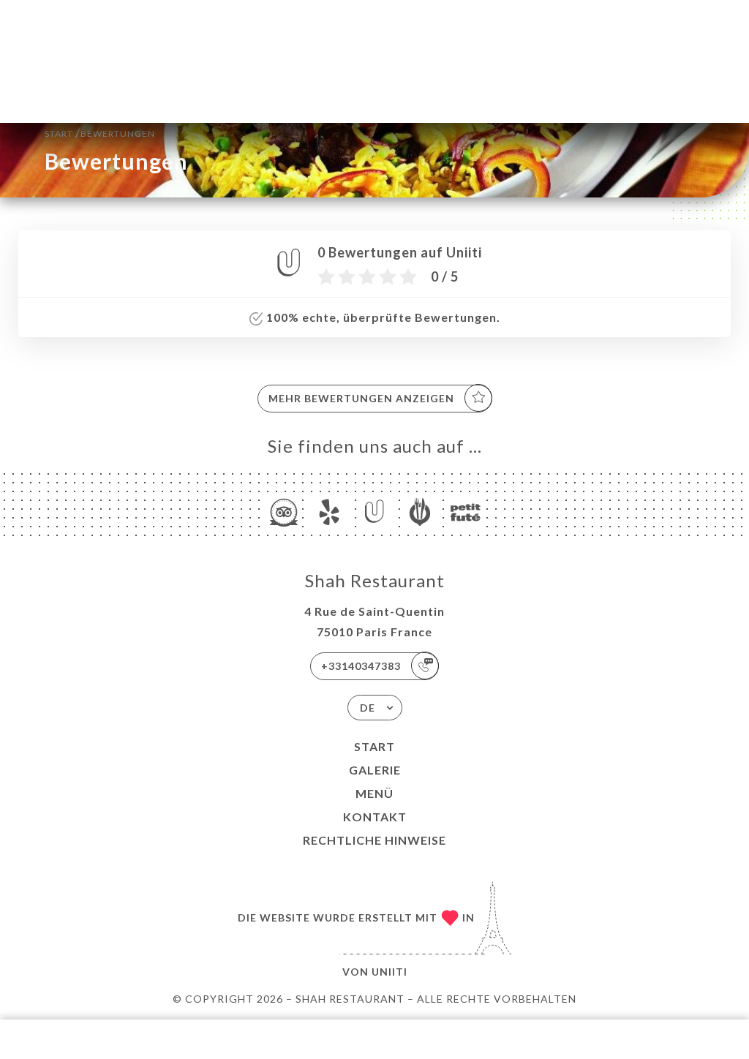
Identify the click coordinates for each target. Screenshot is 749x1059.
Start (374, 746)
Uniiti (389, 971)
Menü (374, 793)
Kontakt (375, 817)
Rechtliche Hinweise (374, 840)
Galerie (375, 770)
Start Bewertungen (100, 132)
